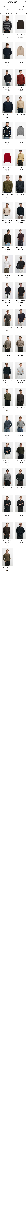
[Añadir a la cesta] (7, 39)
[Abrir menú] (2, 2)
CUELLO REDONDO (17, 9)
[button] (2, 9)
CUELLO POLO (6, 9)
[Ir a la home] (12, 2)
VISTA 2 (24, 6)
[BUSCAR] (25, 2)
